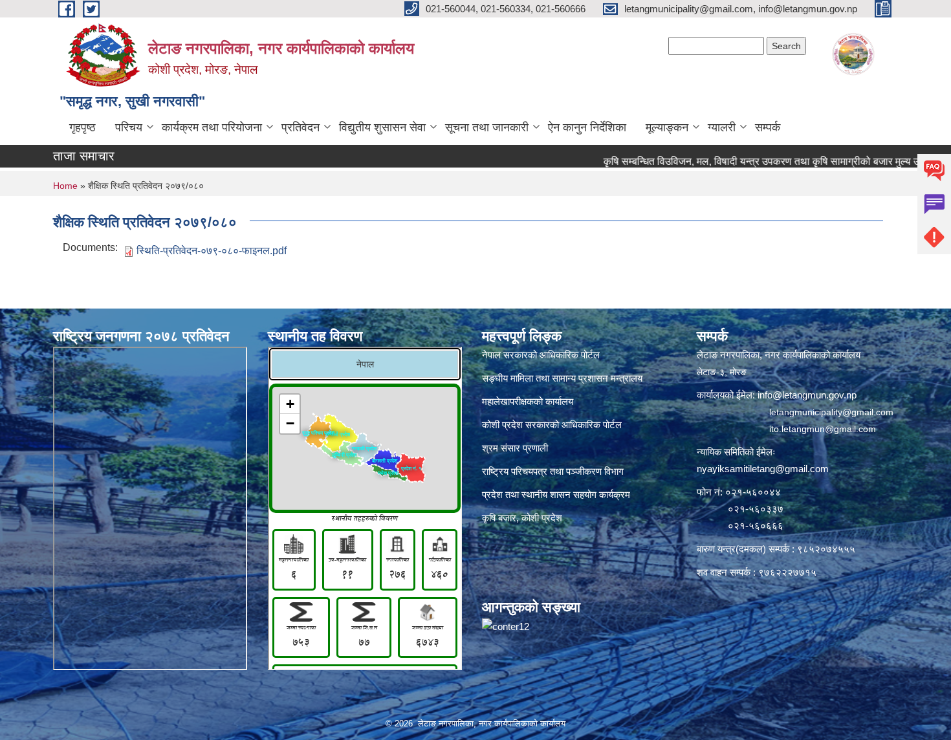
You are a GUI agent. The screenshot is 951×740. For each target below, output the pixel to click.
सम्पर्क (767, 127)
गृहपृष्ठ (82, 127)
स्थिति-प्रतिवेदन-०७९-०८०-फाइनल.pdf (212, 250)
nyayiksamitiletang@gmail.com (763, 468)
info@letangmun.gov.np (807, 394)
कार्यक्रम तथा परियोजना (212, 127)
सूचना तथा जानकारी (487, 127)
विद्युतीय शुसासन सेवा (382, 127)
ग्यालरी (722, 127)
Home (65, 185)
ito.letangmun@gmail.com (822, 429)
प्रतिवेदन (300, 127)
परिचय (128, 127)
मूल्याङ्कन (667, 127)
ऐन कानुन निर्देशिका (587, 127)
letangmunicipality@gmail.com (831, 412)
